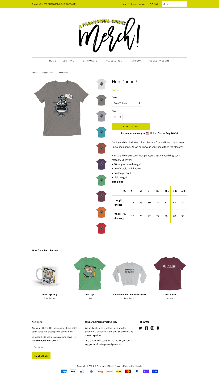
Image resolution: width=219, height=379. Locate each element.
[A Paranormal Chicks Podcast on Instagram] (152, 328)
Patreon (136, 60)
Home (52, 60)
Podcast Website (159, 60)
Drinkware (90, 60)
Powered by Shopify (132, 366)
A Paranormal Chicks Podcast (108, 366)
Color (115, 97)
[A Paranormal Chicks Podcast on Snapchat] (158, 328)
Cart (156, 4)
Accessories (114, 60)
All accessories (48, 72)
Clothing (69, 60)
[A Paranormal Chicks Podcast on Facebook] (146, 328)
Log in (123, 4)
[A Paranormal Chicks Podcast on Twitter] (140, 328)
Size (114, 111)
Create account (138, 4)
